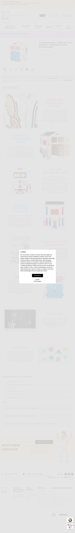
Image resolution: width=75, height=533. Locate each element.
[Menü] (73, 518)
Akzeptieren (37, 275)
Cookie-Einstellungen (37, 280)
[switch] (70, 527)
